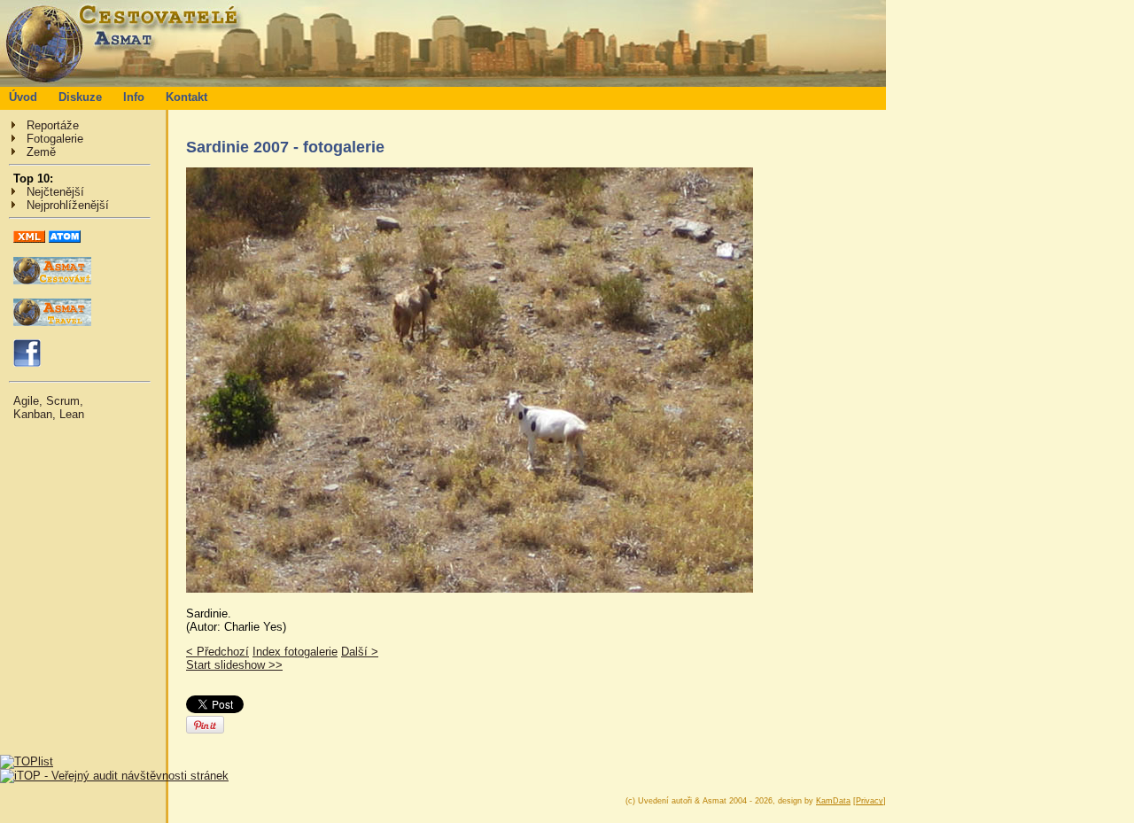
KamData (833, 800)
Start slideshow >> (234, 665)
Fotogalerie (55, 138)
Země (41, 152)
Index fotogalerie (295, 651)
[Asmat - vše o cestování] (52, 280)
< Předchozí (217, 651)
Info (133, 97)
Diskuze (80, 97)
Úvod (23, 97)
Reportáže (53, 125)
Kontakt (186, 97)
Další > (359, 651)
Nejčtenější (55, 191)
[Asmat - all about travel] (52, 322)
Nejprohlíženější (68, 205)
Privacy (869, 800)
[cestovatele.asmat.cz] (443, 82)
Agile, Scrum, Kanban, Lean (48, 407)
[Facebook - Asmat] (27, 362)
